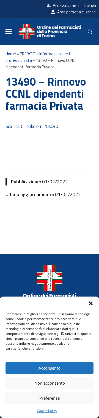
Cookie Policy (47, 410)
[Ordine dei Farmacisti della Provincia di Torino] (49, 286)
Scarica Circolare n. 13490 (32, 126)
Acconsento (49, 368)
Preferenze (49, 398)
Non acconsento (49, 383)
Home (11, 54)
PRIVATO (27, 54)
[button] (91, 303)
